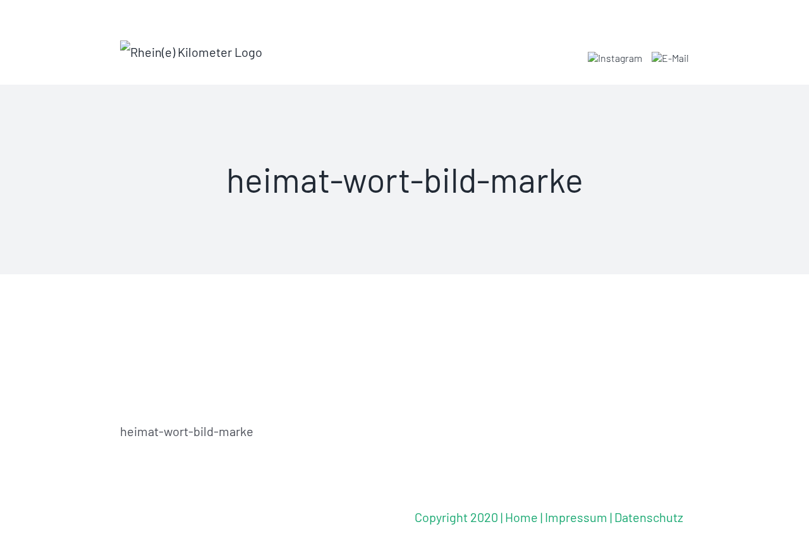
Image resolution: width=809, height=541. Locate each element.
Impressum (576, 517)
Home (521, 517)
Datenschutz (648, 517)
